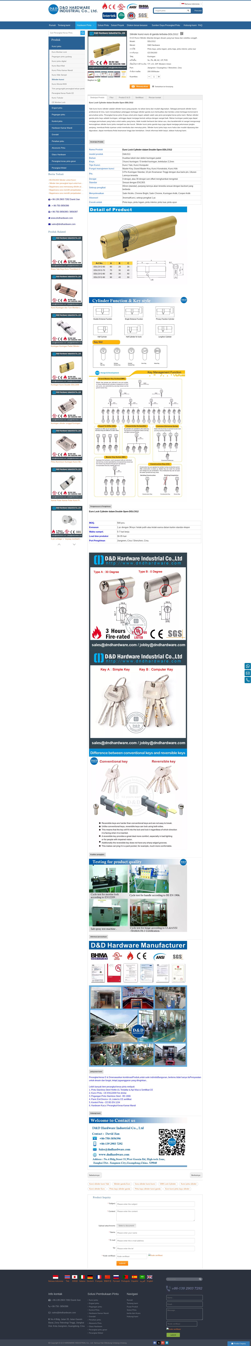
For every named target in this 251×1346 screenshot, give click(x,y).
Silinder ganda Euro (122, 1184)
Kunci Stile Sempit (59, 75)
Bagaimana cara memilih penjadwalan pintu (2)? (66, 193)
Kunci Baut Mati (58, 66)
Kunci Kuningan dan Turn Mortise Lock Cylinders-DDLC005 (66, 267)
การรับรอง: (134, 53)
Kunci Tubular (57, 98)
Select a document (126, 1226)
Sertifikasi (139, 97)
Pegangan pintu (58, 114)
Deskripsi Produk (97, 97)
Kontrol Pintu (94, 1310)
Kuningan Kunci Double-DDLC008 (65, 345)
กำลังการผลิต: (135, 71)
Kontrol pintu (57, 121)
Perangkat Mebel (59, 168)
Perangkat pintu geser (98, 1330)
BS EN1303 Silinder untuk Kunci (62, 180)
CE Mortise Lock (58, 102)
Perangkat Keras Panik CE (63, 93)
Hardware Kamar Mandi (62, 128)
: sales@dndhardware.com (62, 1313)
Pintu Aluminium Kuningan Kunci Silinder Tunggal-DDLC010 (66, 422)
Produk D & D (124, 97)
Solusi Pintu (131, 1310)
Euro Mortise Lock (59, 52)
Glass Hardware (59, 154)
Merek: (132, 45)
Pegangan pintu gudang (62, 57)
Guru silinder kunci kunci (145, 1184)
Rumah (130, 1300)
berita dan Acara (133, 1313)
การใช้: (133, 49)
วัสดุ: (132, 56)
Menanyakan (142, 86)
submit (122, 1263)
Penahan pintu (58, 141)
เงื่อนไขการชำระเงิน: (138, 64)
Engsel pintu (57, 108)
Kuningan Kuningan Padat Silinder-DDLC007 (66, 306)
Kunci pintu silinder (188, 1184)
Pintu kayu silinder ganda (119, 1189)
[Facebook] (154, 1343)
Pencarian (198, 11)
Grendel (55, 134)
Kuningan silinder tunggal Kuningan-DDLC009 (66, 383)
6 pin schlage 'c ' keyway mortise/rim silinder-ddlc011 (66, 499)
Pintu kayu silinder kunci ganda (148, 1189)
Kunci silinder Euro (97, 1189)
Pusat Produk (132, 1307)
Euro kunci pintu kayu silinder (177, 1189)
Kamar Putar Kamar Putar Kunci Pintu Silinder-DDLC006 (66, 460)
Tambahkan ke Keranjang (164, 87)
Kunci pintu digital (59, 61)
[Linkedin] (167, 1343)
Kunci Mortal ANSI (59, 84)
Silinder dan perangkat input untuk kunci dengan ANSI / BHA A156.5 (66, 183)
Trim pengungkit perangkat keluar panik (68, 89)
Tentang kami (132, 1303)
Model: (132, 41)
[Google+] (162, 1343)
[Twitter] (158, 1343)
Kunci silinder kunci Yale (99, 1184)
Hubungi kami (132, 1316)
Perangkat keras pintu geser (64, 161)
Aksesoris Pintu (58, 148)
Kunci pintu (56, 46)
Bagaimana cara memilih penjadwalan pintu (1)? (66, 190)
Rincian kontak (155, 97)
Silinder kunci (58, 79)
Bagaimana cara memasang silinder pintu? (66, 187)
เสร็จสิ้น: (133, 60)
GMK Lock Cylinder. (168, 1184)
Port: (132, 68)
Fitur (111, 97)
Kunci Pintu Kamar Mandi (62, 70)
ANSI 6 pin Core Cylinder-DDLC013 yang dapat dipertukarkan (66, 537)
